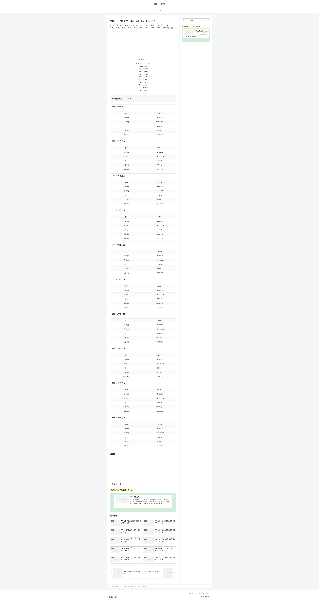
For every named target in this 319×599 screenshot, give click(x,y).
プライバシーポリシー (204, 594)
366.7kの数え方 (143, 85)
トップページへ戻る (191, 594)
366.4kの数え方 (143, 77)
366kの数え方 (143, 66)
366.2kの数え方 (143, 71)
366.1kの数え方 (143, 69)
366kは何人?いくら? (144, 63)
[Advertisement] (143, 43)
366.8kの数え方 (143, 87)
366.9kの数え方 (143, 90)
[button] (208, 20)
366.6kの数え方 (143, 82)
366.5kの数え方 (143, 79)
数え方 (113, 453)
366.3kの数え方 (143, 74)
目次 (140, 60)
